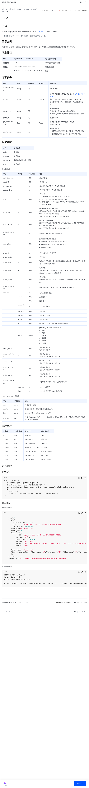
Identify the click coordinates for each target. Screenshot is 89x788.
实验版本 (40, 31)
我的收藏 (84, 10)
